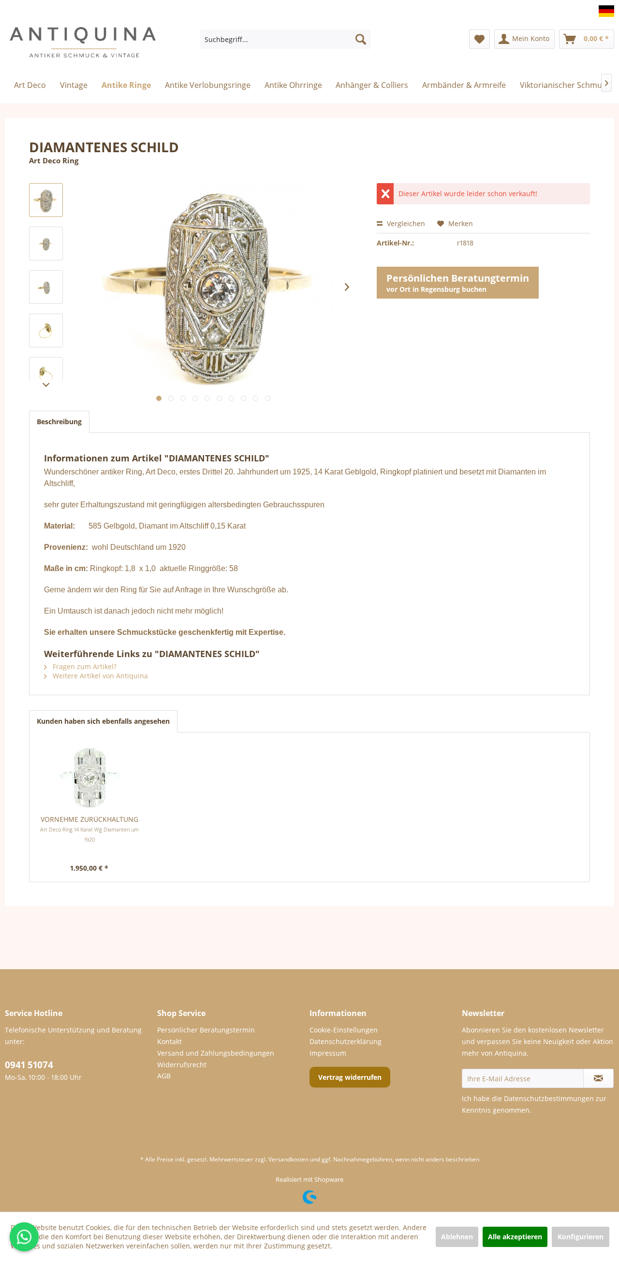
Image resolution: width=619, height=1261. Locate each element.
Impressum (328, 1053)
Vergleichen (405, 223)
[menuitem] (285, 39)
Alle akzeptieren (515, 1236)
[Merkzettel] (479, 39)
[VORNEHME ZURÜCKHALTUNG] (89, 776)
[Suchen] (361, 39)
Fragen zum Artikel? (84, 666)
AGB (164, 1075)
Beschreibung (59, 421)
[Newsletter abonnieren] (598, 1078)
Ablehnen (457, 1236)
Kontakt (169, 1041)
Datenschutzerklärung (346, 1041)
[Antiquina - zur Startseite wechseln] (83, 46)
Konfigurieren (581, 1236)
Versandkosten (288, 1159)
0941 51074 (29, 1065)
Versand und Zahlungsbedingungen (215, 1053)
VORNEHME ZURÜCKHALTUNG (89, 829)
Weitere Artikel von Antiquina (99, 675)
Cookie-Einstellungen (344, 1029)
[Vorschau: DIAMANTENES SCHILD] (46, 200)
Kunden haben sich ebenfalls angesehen (103, 721)
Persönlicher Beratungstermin (206, 1029)
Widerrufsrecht (181, 1064)
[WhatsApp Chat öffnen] (24, 1236)
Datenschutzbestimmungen (549, 1098)
